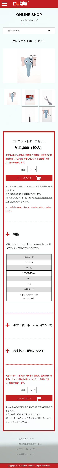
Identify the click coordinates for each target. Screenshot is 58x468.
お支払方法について (27, 439)
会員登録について (26, 454)
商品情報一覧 (13, 31)
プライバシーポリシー (28, 449)
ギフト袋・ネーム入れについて (32, 325)
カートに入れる (24, 178)
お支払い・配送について (28, 350)
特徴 (16, 234)
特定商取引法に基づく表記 (30, 444)
